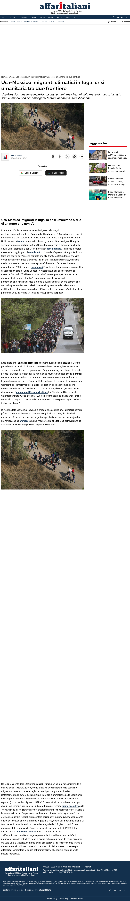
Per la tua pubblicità (43, 890)
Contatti (6, 890)
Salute (59, 17)
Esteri (42, 17)
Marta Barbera (16, 155)
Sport (67, 17)
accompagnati (54, 248)
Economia (11, 17)
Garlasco (60, 22)
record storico (35, 252)
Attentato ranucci (31, 22)
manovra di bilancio (26, 831)
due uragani (37, 267)
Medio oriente (16, 22)
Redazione (29, 890)
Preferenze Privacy (76, 899)
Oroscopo (126, 22)
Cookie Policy (63, 899)
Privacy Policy (52, 899)
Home (4, 77)
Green (11, 77)
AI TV (76, 17)
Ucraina (44, 22)
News (50, 17)
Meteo (113, 22)
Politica (33, 17)
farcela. (21, 241)
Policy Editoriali (17, 890)
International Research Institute (32, 392)
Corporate (23, 17)
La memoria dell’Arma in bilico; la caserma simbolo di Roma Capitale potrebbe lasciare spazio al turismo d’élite (117, 155)
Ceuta (52, 22)
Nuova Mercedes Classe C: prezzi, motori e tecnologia (116, 182)
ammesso (25, 421)
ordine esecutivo (70, 806)
